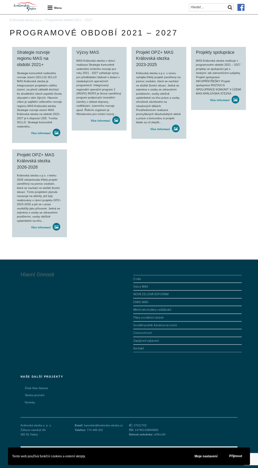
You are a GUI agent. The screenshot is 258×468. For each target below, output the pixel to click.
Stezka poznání (35, 395)
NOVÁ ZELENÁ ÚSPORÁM (151, 294)
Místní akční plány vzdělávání (152, 309)
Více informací (41, 133)
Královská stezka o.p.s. (26, 20)
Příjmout (235, 456)
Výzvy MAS (140, 286)
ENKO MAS (140, 302)
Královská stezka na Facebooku (240, 7)
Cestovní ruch (142, 332)
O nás (137, 279)
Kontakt (138, 348)
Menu (58, 7)
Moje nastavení (206, 456)
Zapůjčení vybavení (146, 340)
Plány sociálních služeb (148, 317)
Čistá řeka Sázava (36, 388)
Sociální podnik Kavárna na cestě (155, 325)
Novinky (30, 402)
